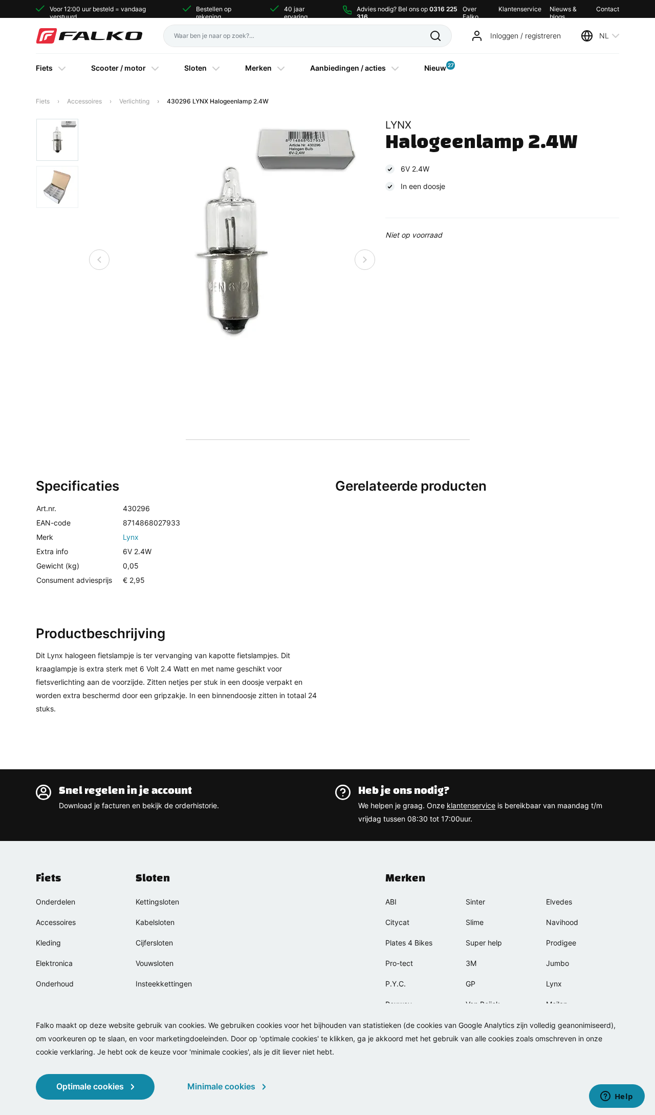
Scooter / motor (118, 68)
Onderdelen (55, 901)
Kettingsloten (157, 901)
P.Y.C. (395, 983)
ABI (391, 901)
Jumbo (557, 963)
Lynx (131, 537)
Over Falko (470, 9)
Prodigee (561, 942)
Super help (484, 942)
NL (604, 35)
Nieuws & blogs (563, 9)
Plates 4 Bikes (408, 942)
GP (470, 983)
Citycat (397, 922)
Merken (258, 68)
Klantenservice (519, 9)
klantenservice (471, 805)
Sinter (475, 901)
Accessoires (84, 101)
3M (471, 963)
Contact (607, 9)
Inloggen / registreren (525, 35)
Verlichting (134, 101)
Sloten (195, 68)
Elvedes (559, 901)
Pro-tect (399, 963)
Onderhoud (55, 983)
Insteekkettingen (164, 983)
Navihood (562, 922)
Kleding (48, 942)
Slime (475, 922)
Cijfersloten (154, 942)
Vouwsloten (154, 963)
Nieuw (435, 67)
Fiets (44, 68)
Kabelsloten (155, 922)
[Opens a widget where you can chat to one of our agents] (616, 1097)
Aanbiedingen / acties (348, 68)
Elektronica (54, 963)
